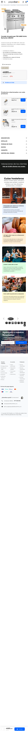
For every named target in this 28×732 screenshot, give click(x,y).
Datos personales (12, 365)
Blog (20, 414)
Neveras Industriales (22, 368)
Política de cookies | (20, 413)
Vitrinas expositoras (22, 372)
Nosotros (3, 374)
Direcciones (13, 374)
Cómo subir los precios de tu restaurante (13, 293)
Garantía (3, 371)
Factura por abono (12, 372)
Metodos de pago (3, 368)
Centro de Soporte (3, 377)
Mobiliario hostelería (22, 381)
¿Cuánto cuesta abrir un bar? (10, 264)
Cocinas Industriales (22, 378)
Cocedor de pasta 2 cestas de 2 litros (19, 98)
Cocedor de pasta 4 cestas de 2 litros (17, 109)
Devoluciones (4, 372)
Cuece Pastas (5, 67)
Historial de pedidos (12, 368)
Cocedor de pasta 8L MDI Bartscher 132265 (18, 120)
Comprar (21, 729)
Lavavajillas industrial (22, 375)
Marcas (2, 379)
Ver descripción (7, 64)
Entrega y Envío (4, 366)
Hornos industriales (22, 365)
